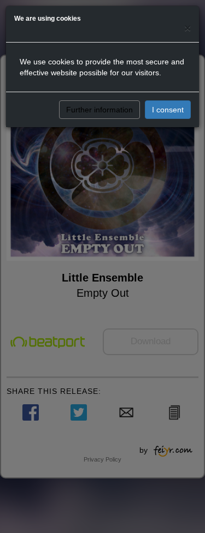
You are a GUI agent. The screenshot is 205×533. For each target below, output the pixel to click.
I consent (168, 109)
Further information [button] (99, 109)
